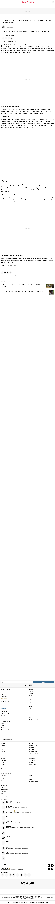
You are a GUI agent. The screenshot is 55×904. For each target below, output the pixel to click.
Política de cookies (24, 902)
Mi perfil (3, 703)
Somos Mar (4, 768)
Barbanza (31, 697)
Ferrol (30, 704)
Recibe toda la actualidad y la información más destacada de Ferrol (17, 842)
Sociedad (3, 760)
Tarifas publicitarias (5, 721)
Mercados (31, 773)
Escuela (30, 779)
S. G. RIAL (7, 26)
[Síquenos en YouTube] (17, 875)
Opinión (3, 756)
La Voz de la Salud (33, 745)
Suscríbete (4, 698)
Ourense (31, 710)
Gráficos (3, 764)
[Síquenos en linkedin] (14, 875)
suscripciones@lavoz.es (27, 885)
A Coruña (31, 691)
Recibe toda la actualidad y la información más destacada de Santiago (17, 848)
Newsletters (4, 706)
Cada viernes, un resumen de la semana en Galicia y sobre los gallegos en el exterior (20, 832)
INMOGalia (3, 727)
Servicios (3, 723)
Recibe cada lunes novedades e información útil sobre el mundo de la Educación (19, 817)
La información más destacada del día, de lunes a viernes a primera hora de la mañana (20, 802)
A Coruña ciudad (23, 269)
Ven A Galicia (32, 760)
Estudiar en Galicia (33, 751)
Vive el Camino (32, 764)
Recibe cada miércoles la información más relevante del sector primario (18, 822)
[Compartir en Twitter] (11, 38)
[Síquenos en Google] (29, 875)
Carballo (31, 699)
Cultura (3, 762)
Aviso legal (9, 902)
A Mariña (31, 693)
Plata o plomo (32, 758)
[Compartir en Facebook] (9, 38)
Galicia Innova (32, 768)
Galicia (2, 747)
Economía (3, 749)
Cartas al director (5, 713)
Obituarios (3, 771)
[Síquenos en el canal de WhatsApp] (25, 875)
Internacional (4, 753)
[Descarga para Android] (52, 865)
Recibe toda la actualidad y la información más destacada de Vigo (17, 853)
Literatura (9, 269)
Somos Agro (4, 766)
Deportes (3, 758)
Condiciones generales (33, 902)
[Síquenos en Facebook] (2, 875)
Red (30, 756)
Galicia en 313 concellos (34, 719)
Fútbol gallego (4, 793)
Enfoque (31, 762)
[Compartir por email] (6, 38)
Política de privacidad (16, 902)
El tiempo (3, 775)
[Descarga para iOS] (49, 865)
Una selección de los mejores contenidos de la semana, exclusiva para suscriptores (20, 812)
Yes (29, 777)
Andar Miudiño (4, 789)
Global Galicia (32, 749)
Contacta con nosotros (6, 715)
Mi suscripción (4, 691)
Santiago (31, 715)
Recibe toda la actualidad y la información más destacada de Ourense (17, 857)
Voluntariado (14, 269)
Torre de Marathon (5, 780)
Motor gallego (4, 796)
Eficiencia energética (6, 737)
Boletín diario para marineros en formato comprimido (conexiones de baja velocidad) (20, 827)
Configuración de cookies (43, 902)
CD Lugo (3, 787)
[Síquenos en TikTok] (21, 875)
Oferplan (3, 725)
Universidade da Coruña (31, 269)
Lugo (30, 708)
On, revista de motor (33, 781)
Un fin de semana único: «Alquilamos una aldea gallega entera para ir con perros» (22, 291)
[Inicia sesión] (53, 2)
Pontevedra (31, 712)
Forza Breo (3, 791)
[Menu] (2, 2)
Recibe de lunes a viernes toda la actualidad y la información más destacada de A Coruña (20, 837)
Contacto (3, 732)
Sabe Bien (31, 747)
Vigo (30, 717)
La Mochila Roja (32, 766)
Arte (18, 269)
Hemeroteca (4, 696)
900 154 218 (28, 882)
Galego (30, 685)
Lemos (30, 706)
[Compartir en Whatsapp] (3, 38)
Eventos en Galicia (5, 729)
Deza (30, 702)
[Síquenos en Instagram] (10, 875)
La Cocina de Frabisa (34, 753)
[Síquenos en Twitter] (6, 875)
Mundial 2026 (4, 778)
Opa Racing (4, 785)
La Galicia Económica (6, 773)
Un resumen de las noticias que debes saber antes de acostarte (16, 807)
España (3, 751)
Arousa (30, 695)
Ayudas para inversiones (7, 739)
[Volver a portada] (27, 2)
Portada (3, 745)
